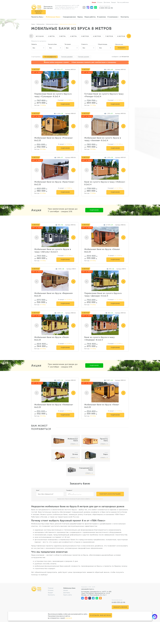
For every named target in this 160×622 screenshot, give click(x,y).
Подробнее (65, 104)
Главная (50, 588)
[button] (31, 36)
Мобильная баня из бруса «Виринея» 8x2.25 (53, 294)
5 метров (85, 36)
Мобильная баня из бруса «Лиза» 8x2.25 (101, 406)
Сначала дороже (83, 57)
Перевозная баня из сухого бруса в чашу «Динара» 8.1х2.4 (103, 294)
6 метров (97, 36)
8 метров (121, 36)
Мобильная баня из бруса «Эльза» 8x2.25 (102, 250)
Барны (80, 17)
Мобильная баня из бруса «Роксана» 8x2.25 (53, 139)
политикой (68, 618)
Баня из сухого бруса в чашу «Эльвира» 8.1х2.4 (99, 338)
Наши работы (90, 17)
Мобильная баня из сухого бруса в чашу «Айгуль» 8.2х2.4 (52, 250)
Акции (94, 2)
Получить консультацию (110, 494)
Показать (122, 48)
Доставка (107, 2)
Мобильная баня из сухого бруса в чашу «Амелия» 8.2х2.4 (102, 139)
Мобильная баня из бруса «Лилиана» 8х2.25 (53, 406)
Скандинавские (69, 17)
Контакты (125, 17)
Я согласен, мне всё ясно (100, 615)
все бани (40, 36)
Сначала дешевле (67, 57)
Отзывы (99, 2)
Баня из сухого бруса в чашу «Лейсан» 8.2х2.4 (104, 183)
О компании (112, 17)
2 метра (51, 36)
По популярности (50, 57)
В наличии (101, 17)
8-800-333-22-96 (106, 8)
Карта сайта (67, 595)
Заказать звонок (38, 12)
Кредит (113, 2)
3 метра (62, 36)
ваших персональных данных (96, 498)
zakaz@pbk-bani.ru (87, 589)
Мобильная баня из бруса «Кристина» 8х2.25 (54, 183)
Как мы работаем (123, 2)
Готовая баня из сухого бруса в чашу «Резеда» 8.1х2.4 (104, 95)
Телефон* (69, 490)
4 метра (73, 36)
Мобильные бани (53, 17)
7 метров (109, 36)
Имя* (38, 490)
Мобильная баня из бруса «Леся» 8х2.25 (51, 338)
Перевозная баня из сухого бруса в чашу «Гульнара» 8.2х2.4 (53, 95)
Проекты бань (37, 17)
